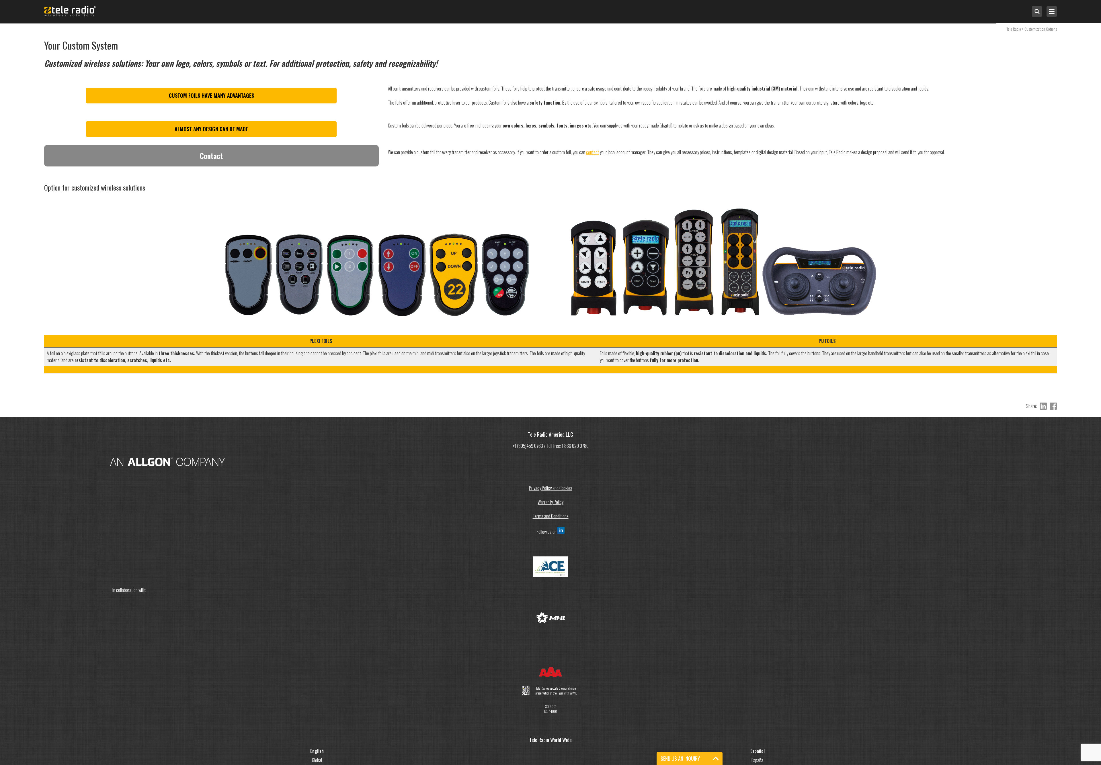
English (317, 751)
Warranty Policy (550, 502)
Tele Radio (1014, 29)
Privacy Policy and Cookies (550, 487)
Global (317, 760)
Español (757, 751)
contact (592, 152)
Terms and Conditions (551, 516)
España (757, 760)
